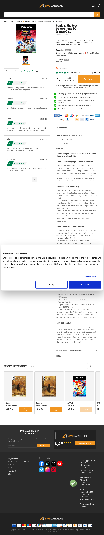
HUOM (11, 468)
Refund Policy (14, 465)
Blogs (11, 474)
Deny (51, 285)
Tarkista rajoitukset (61, 55)
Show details (90, 277)
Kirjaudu (43, 445)
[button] (90, 366)
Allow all (85, 285)
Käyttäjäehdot (14, 459)
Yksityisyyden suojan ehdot (19, 462)
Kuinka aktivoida (60, 62)
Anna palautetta (85, 443)
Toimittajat (12, 471)
